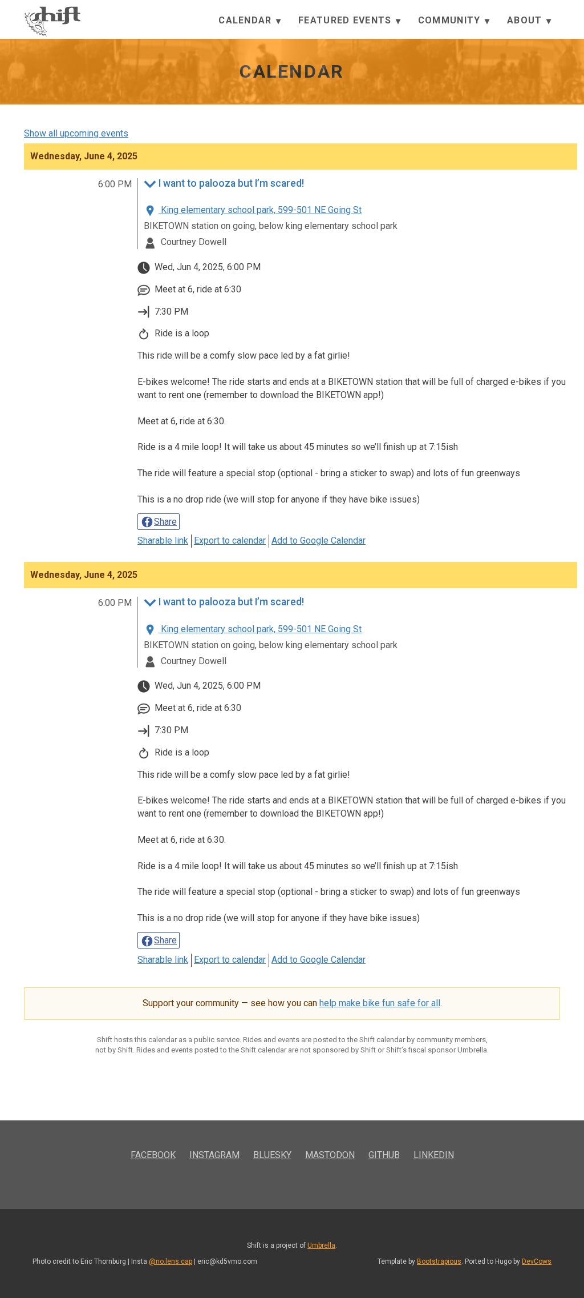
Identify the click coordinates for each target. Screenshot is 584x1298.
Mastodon (330, 1155)
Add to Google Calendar (318, 540)
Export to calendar (230, 540)
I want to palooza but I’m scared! (231, 183)
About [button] (526, 20)
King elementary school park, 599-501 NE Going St (260, 209)
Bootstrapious (439, 1261)
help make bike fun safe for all (379, 1003)
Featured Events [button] (346, 20)
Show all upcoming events (76, 133)
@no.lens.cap (170, 1261)
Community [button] (451, 20)
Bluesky (272, 1155)
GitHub (384, 1155)
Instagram (214, 1155)
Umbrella (321, 1245)
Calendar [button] (246, 20)
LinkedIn (433, 1155)
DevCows (536, 1261)
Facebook (153, 1155)
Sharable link (162, 540)
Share (165, 521)
